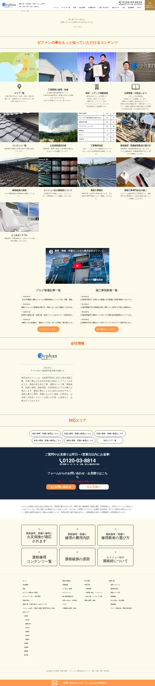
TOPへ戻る (77, 27)
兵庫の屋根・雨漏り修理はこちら (110, 434)
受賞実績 (65, 585)
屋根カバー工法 (115, 592)
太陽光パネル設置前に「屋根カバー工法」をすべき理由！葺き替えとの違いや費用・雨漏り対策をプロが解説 (60, 322)
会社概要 (131, 7)
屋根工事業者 (66, 581)
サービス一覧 (65, 7)
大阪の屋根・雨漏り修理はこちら (45, 434)
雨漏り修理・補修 (89, 600)
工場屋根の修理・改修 (69, 608)
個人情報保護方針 (67, 596)
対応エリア (115, 7)
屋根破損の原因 (77, 559)
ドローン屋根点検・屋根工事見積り (121, 608)
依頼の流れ (26, 600)
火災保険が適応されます (39, 537)
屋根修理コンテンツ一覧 (39, 559)
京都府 (26, 643)
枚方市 (27, 620)
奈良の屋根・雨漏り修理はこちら (47, 440)
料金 (74, 7)
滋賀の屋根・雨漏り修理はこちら (79, 440)
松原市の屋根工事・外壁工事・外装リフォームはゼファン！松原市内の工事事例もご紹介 (53, 315)
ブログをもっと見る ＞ (48, 329)
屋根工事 (112, 581)
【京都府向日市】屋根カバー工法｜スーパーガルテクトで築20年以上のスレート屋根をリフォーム (115, 322)
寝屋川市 (28, 624)
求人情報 (87, 581)
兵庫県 (26, 647)
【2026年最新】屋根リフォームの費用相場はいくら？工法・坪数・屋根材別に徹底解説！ (53, 299)
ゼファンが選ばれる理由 (30, 592)
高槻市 (27, 631)
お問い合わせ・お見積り (69, 600)
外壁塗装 (88, 588)
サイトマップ (66, 592)
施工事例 (82, 7)
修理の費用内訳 (77, 536)
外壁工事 (87, 585)
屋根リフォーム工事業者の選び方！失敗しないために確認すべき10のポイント (49, 307)
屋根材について (115, 559)
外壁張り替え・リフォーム (94, 592)
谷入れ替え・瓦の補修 (117, 600)
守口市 (27, 628)
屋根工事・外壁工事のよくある (35, 604)
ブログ (139, 7)
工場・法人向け (103, 7)
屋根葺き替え (115, 588)
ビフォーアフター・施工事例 (31, 596)
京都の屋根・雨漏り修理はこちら (77, 434)
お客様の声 (91, 7)
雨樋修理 (113, 596)
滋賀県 (26, 651)
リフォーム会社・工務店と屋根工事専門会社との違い (39, 608)
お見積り (95, 486)
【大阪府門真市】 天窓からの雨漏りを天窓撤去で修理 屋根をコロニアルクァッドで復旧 (111, 299)
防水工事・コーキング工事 (94, 596)
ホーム (56, 7)
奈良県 (26, 655)
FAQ (123, 7)
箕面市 (27, 639)
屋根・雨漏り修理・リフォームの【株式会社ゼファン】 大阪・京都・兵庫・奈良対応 (82, 671)
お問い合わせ (63, 486)
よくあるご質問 (67, 588)
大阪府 (26, 616)
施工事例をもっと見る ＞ (106, 329)
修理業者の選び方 (115, 536)
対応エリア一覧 (110, 440)
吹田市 (27, 635)
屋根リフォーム (115, 585)
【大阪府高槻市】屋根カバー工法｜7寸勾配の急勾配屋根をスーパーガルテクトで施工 (110, 315)
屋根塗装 (113, 604)
